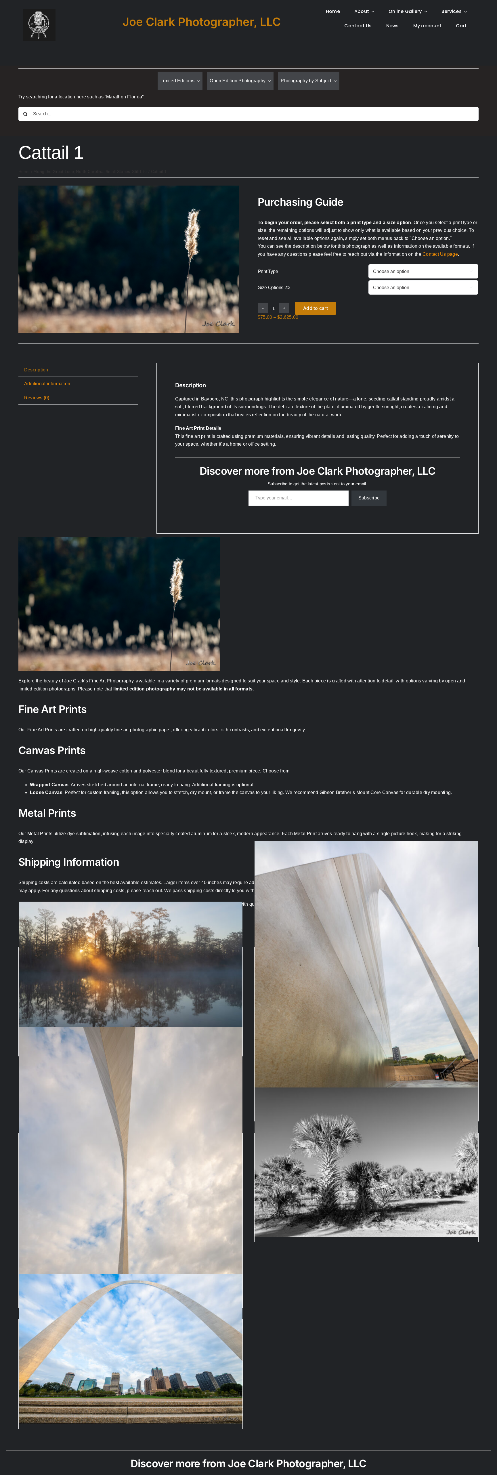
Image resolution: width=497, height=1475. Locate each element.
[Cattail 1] (128, 187)
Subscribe (369, 497)
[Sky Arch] (130, 1195)
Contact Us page (440, 254)
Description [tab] (36, 369)
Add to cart (315, 308)
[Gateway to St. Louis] (130, 1349)
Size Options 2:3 (274, 287)
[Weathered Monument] (366, 1009)
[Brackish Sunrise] (130, 976)
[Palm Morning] (366, 1162)
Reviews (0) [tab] (36, 397)
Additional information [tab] (47, 383)
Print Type (268, 271)
